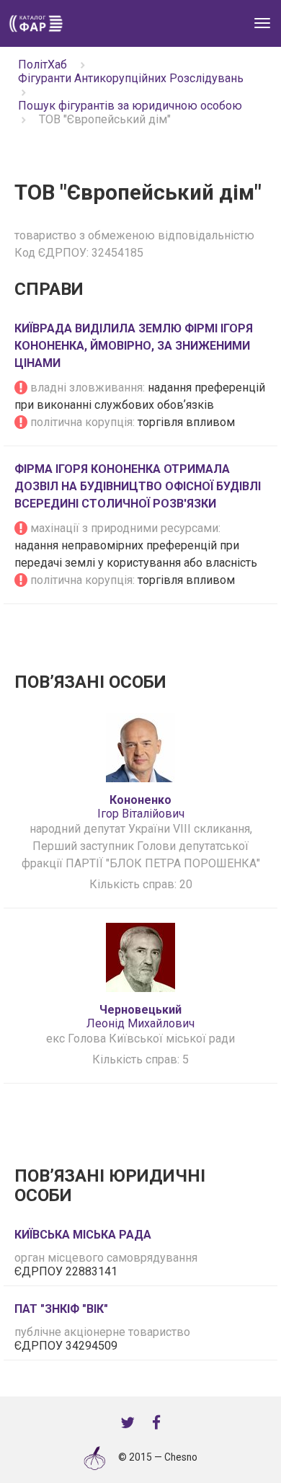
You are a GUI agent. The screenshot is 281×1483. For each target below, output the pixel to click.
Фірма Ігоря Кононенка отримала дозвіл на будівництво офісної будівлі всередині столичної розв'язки (137, 486)
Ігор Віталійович (140, 806)
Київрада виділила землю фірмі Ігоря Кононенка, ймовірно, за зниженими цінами (133, 346)
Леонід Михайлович (140, 1016)
